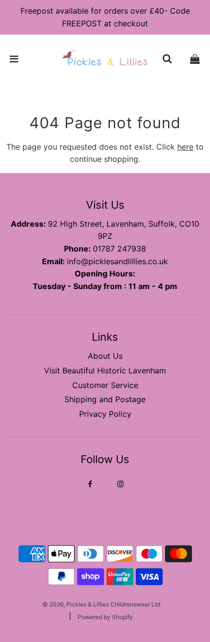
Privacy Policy (105, 414)
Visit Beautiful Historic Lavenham (105, 370)
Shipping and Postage (105, 399)
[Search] (167, 59)
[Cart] (195, 59)
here (185, 147)
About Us (105, 356)
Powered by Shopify (105, 617)
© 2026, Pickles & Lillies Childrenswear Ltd (101, 604)
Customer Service (105, 385)
